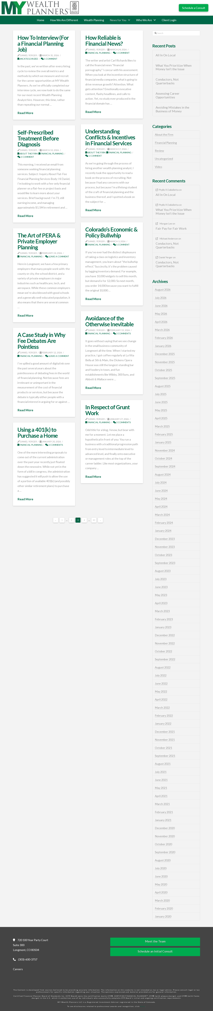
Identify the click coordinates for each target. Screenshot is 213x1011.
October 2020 (163, 844)
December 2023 (165, 538)
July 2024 (160, 482)
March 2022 (162, 707)
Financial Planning (98, 52)
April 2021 (161, 796)
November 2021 (165, 739)
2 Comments (123, 333)
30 (94, 520)
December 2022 (165, 635)
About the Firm (96, 152)
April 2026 (161, 321)
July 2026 (160, 297)
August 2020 (162, 860)
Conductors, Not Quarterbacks (167, 81)
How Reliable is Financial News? (104, 40)
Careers (18, 969)
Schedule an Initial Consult (155, 951)
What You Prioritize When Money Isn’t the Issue (173, 67)
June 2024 (161, 490)
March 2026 (162, 329)
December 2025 (165, 354)
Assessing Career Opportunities (167, 95)
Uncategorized (28, 58)
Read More (25, 113)
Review (159, 150)
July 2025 (160, 394)
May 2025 (161, 410)
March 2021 (162, 804)
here (142, 1006)
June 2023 (161, 587)
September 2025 (165, 378)
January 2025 (163, 442)
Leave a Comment (58, 256)
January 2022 (163, 723)
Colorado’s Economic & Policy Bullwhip (111, 232)
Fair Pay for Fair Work (171, 228)
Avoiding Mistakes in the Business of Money (172, 109)
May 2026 (161, 313)
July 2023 (160, 579)
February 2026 (164, 337)
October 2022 (163, 651)
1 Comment (50, 58)
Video (158, 166)
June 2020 (161, 876)
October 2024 (163, 458)
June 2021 (161, 780)
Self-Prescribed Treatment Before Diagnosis (38, 138)
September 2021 (165, 755)
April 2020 (161, 892)
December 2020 (165, 828)
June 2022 (161, 683)
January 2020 (163, 916)
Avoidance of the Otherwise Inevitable (109, 321)
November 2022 (165, 643)
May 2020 (161, 884)
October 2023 (163, 555)
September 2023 (165, 563)
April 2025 (161, 418)
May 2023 (161, 595)
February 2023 (164, 619)
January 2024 (163, 530)
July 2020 (160, 868)
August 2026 (162, 289)
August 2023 (162, 571)
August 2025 (162, 386)
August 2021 (162, 763)
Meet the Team (155, 941)
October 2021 (163, 747)
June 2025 (161, 402)
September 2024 (165, 466)
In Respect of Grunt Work (107, 410)
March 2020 (162, 900)
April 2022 (161, 699)
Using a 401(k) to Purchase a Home (37, 432)
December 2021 (165, 731)
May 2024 (161, 498)
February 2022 (164, 715)
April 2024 (161, 506)
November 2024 (165, 450)
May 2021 (161, 787)
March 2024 (162, 514)
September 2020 (165, 852)
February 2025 (164, 434)
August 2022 (162, 667)
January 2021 (163, 820)
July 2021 (160, 772)
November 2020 (165, 836)
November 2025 (165, 362)
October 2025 (163, 370)
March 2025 (162, 426)
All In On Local (166, 55)
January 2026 (163, 346)
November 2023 (165, 546)
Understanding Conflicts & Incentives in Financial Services (110, 137)
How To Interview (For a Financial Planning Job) (43, 43)
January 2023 (163, 627)
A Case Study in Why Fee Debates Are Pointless (41, 340)
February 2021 (164, 812)
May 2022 (161, 691)
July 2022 (160, 675)
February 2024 (164, 522)
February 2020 (164, 908)
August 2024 (162, 474)
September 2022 (165, 659)
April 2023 (161, 603)
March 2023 (162, 611)
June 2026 (161, 305)
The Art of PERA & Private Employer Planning (39, 241)
